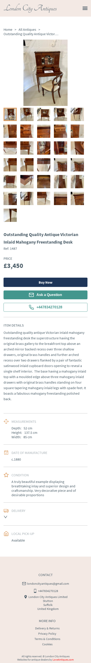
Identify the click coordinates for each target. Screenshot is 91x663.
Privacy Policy (47, 634)
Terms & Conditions (47, 639)
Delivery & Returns (47, 628)
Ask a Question (49, 295)
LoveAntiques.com (63, 659)
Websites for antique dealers (33, 659)
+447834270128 (49, 307)
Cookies (47, 644)
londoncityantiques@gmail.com (48, 584)
